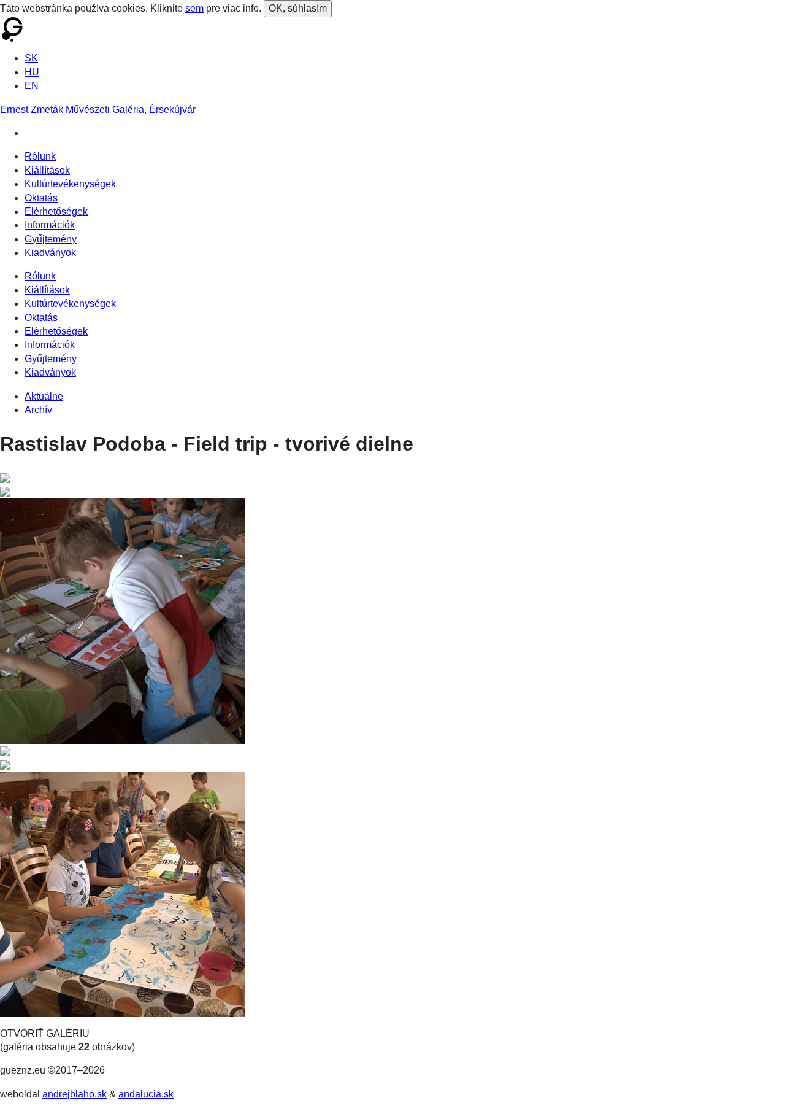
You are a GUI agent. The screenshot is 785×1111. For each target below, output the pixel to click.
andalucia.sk (146, 1094)
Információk (50, 225)
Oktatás (41, 198)
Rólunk (40, 156)
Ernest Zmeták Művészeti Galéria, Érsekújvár (98, 109)
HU (32, 72)
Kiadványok (50, 252)
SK (31, 58)
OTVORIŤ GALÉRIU (45, 1033)
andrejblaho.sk (74, 1094)
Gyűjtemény (51, 239)
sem (194, 8)
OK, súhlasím (298, 8)
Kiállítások (47, 170)
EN (32, 85)
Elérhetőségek (56, 211)
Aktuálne (44, 396)
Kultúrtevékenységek (70, 184)
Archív (38, 410)
